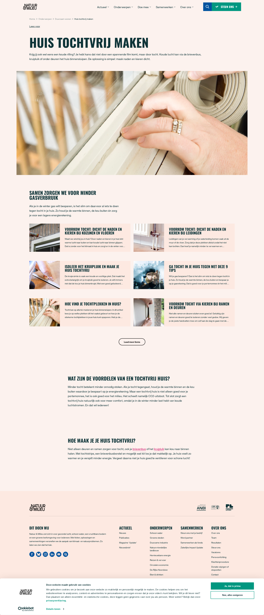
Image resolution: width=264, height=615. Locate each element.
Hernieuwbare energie (160, 555)
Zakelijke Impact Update (192, 547)
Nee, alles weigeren (232, 595)
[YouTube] (58, 555)
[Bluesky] (38, 555)
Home (32, 19)
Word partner (187, 537)
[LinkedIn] (52, 555)
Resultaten (216, 542)
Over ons (215, 533)
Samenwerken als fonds (192, 542)
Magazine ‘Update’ (128, 542)
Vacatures (215, 552)
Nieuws (122, 533)
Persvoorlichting (218, 557)
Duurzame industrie (159, 542)
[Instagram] (45, 555)
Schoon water (156, 533)
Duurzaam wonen (63, 19)
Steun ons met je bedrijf (191, 533)
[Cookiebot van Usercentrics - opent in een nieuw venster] (26, 609)
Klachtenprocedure (220, 562)
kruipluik (159, 449)
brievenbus (139, 449)
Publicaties (124, 537)
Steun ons (215, 547)
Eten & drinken (156, 574)
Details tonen (53, 609)
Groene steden (157, 537)
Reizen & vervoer (158, 560)
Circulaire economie (159, 565)
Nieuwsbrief (124, 547)
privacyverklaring (56, 600)
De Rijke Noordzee (159, 570)
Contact (214, 574)
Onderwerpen (45, 19)
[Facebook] (32, 555)
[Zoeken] (207, 6)
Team (213, 537)
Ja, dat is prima (232, 586)
